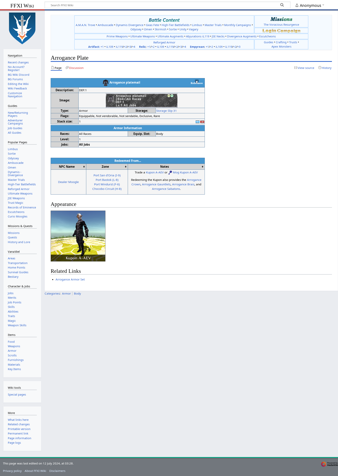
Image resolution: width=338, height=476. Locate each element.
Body (77, 293)
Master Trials (213, 25)
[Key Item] (170, 172)
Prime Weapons (117, 36)
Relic (142, 47)
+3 (129, 47)
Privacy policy (12, 471)
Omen (148, 29)
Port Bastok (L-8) (107, 180)
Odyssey (135, 29)
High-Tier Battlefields (176, 25)
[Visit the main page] (22, 28)
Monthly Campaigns (237, 25)
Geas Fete (152, 25)
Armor (66, 293)
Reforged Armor (164, 42)
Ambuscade (105, 25)
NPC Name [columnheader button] (67, 167)
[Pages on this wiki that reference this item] (196, 82)
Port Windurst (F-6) (107, 184)
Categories (52, 293)
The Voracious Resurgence (281, 24)
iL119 (119, 47)
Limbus (197, 25)
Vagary (193, 29)
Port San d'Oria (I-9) (107, 175)
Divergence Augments (242, 36)
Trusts (293, 42)
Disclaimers (57, 471)
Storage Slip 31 (166, 111)
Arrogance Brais (183, 184)
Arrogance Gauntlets (156, 184)
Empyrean (197, 47)
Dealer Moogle (68, 182)
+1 (102, 47)
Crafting (281, 42)
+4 (133, 47)
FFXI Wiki (22, 6)
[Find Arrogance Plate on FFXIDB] (202, 121)
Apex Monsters (281, 46)
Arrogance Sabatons (166, 189)
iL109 (109, 47)
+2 (125, 47)
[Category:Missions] (281, 19)
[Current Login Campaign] (269, 30)
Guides (268, 42)
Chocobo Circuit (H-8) (107, 189)
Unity (182, 29)
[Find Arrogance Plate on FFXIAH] (198, 121)
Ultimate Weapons (142, 36)
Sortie (173, 29)
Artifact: (94, 47)
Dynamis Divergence (129, 25)
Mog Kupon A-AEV (185, 172)
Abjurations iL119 (197, 36)
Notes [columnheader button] (164, 167)
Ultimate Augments (170, 36)
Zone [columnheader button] (105, 167)
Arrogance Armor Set (70, 279)
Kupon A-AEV (155, 172)
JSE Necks (218, 36)
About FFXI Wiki (35, 471)
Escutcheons (267, 36)
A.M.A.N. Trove (85, 25)
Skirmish (160, 29)
